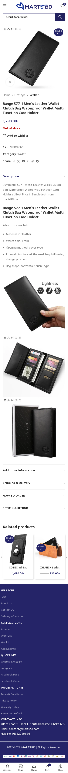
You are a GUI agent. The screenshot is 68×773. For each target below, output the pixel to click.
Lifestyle (20, 95)
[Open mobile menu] (4, 5)
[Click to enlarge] (10, 82)
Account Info (8, 649)
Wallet (34, 95)
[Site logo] (34, 5)
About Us (6, 603)
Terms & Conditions (12, 694)
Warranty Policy (10, 707)
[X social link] (18, 161)
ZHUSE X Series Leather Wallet (50, 569)
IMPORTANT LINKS (12, 688)
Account (6, 629)
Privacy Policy (9, 701)
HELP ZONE (7, 590)
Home (6, 95)
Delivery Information (12, 616)
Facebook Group (10, 681)
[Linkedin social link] (28, 161)
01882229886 (21, 733)
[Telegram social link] (37, 161)
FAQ (3, 597)
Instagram (6, 668)
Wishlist (5, 642)
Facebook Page (10, 675)
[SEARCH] (60, 17)
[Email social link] (23, 161)
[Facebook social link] (14, 161)
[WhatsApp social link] (32, 161)
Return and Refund (11, 714)
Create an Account (11, 662)
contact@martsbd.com (24, 729)
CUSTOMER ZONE (11, 623)
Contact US (7, 610)
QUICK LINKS (8, 655)
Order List (6, 636)
